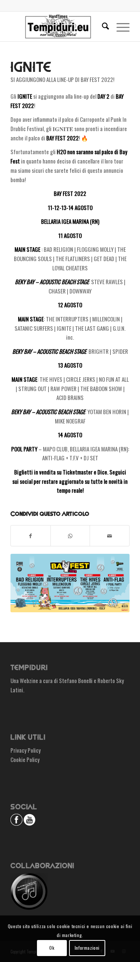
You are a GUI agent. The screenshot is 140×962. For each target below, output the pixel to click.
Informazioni (87, 947)
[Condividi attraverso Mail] (109, 536)
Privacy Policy (25, 750)
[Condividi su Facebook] (30, 536)
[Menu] (119, 26)
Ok (51, 947)
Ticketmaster (78, 472)
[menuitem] (101, 26)
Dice (102, 472)
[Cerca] (101, 26)
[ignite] (70, 583)
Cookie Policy (25, 759)
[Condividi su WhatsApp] (70, 536)
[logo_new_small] (58, 26)
